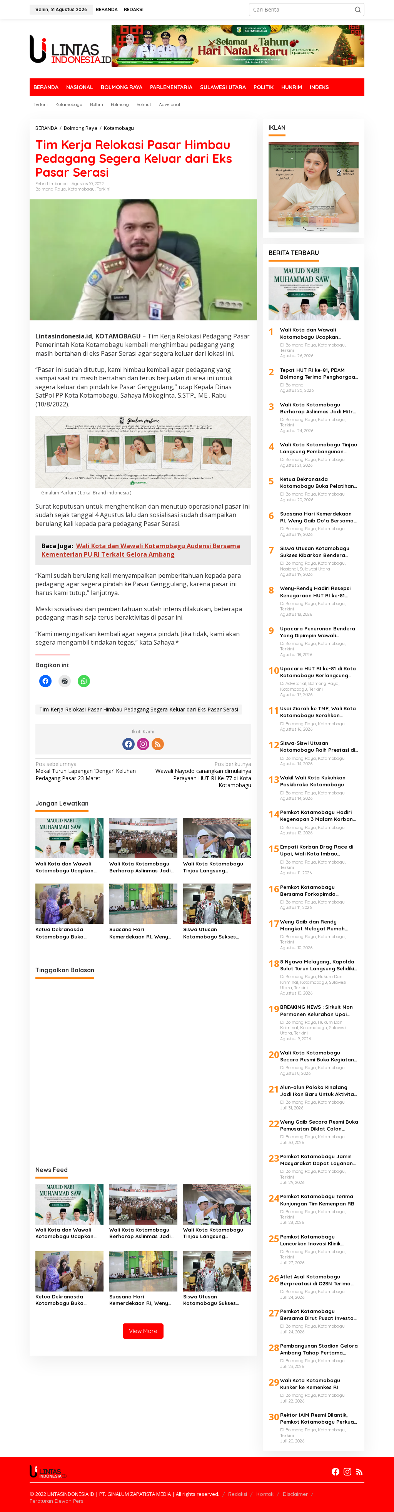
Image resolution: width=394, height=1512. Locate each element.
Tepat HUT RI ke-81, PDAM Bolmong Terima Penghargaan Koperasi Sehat (319, 373)
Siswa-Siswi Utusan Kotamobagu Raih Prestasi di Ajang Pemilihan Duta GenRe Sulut (317, 746)
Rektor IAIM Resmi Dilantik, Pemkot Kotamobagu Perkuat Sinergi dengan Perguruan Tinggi (318, 1418)
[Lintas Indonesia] (71, 48)
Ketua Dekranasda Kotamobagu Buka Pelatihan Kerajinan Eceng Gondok (68, 933)
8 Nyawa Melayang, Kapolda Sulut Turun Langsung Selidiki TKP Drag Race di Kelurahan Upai (317, 965)
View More (143, 1331)
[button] (357, 9)
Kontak (265, 1494)
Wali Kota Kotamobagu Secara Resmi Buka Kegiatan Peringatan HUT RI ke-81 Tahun (319, 1056)
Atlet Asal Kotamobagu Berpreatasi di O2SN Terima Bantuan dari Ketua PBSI (315, 1280)
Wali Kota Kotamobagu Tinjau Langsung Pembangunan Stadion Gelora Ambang (213, 867)
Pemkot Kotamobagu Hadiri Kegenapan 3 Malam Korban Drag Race (316, 815)
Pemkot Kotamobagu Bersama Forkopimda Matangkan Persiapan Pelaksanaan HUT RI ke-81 (313, 890)
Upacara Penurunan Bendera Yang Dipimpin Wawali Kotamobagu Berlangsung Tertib (317, 632)
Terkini (103, 189)
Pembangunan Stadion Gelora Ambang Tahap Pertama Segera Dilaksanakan (319, 1349)
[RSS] (158, 744)
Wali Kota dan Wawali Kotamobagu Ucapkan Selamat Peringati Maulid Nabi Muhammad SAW (67, 867)
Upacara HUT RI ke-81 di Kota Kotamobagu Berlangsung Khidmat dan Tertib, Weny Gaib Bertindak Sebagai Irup (318, 672)
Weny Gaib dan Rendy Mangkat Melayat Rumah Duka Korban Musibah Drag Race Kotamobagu (315, 925)
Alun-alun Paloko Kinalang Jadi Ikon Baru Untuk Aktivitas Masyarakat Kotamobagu (318, 1091)
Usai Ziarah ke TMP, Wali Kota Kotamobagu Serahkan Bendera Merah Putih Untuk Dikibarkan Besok (318, 712)
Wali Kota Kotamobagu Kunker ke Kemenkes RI (310, 1383)
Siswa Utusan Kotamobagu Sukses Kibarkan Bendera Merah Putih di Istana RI (215, 933)
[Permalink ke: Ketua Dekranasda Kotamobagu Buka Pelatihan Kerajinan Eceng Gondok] (69, 903)
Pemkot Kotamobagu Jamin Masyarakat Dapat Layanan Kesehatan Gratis (316, 1160)
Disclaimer (295, 1494)
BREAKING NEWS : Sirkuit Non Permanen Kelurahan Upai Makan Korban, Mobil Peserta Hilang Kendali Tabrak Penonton (318, 1010)
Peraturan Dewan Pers (56, 1501)
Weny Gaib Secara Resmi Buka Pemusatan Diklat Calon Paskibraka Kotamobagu (319, 1125)
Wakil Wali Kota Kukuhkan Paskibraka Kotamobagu (313, 781)
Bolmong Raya (50, 189)
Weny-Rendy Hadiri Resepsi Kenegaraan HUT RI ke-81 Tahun (315, 591)
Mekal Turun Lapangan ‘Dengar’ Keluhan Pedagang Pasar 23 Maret (85, 771)
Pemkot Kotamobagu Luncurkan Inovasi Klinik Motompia (310, 1240)
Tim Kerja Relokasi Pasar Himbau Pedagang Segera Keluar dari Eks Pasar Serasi (138, 709)
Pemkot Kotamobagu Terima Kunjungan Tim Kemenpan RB (317, 1199)
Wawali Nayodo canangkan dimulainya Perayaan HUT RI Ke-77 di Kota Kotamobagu (203, 775)
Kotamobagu (81, 189)
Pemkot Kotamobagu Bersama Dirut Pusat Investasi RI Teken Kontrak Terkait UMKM (319, 1314)
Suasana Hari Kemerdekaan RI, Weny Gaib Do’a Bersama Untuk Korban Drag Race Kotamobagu (142, 933)
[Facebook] (128, 744)
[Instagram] (143, 744)
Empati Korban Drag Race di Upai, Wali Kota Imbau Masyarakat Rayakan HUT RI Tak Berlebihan (317, 850)
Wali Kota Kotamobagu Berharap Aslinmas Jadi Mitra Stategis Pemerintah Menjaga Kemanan (143, 867)
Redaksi (237, 1494)
